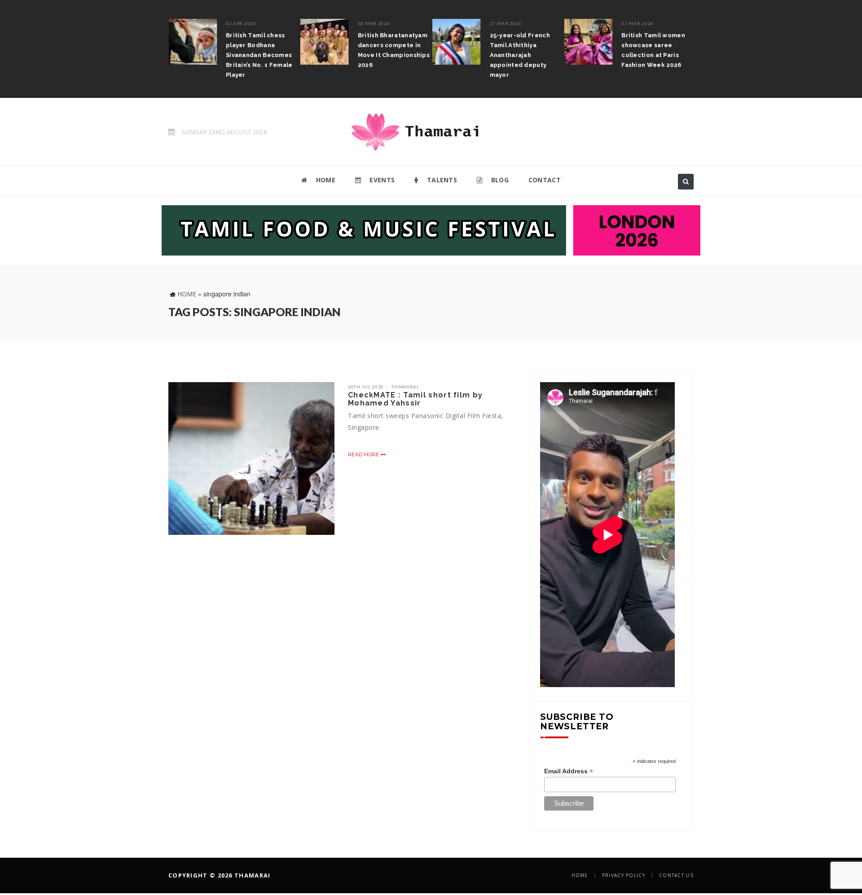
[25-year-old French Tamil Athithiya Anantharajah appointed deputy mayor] (454, 42)
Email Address (568, 771)
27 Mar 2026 (503, 23)
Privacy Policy (623, 875)
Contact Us (676, 875)
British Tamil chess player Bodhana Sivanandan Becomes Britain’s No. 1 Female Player (256, 55)
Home (186, 294)
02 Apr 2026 (238, 23)
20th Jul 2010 (366, 386)
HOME (324, 180)
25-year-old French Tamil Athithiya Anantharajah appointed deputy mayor (517, 55)
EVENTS (381, 180)
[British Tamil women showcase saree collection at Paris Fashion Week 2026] (586, 42)
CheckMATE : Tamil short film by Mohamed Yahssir (415, 399)
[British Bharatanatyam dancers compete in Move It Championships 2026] (322, 42)
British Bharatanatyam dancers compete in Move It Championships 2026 (391, 50)
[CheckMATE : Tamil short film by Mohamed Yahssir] (251, 458)
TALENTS (441, 180)
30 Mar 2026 (371, 23)
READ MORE (364, 454)
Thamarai (404, 386)
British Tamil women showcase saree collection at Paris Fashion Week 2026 (651, 50)
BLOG (499, 180)
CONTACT (544, 180)
